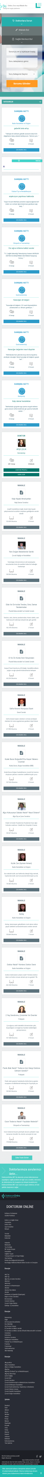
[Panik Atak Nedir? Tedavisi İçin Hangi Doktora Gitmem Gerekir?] (21, 1062)
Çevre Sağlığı (9, 1376)
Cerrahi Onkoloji (9, 1301)
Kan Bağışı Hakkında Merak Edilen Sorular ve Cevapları (21, 1262)
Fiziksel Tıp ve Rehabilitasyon (21, 191)
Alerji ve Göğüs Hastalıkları (13, 1367)
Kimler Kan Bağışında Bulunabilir (14, 1260)
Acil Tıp (7, 1274)
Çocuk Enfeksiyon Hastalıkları (14, 1385)
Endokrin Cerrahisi (10, 1337)
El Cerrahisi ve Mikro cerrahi (13, 1328)
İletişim (7, 1229)
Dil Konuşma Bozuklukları (12, 1322)
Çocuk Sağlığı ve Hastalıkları (21, 555)
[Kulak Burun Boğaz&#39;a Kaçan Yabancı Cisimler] (21, 753)
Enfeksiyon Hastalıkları (11, 1339)
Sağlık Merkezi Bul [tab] (23, 39)
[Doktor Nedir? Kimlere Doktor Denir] (21, 958)
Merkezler (8, 1245)
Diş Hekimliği (8, 1324)
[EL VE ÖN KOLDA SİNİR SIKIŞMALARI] (21, 651)
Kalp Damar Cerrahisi (21, 503)
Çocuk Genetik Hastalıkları (13, 1391)
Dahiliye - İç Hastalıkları (12, 1305)
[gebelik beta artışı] (21, 117)
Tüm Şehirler (8, 1443)
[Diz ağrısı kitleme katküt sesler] (21, 237)
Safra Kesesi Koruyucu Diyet (21, 708)
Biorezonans (8, 1299)
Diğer (6, 1319)
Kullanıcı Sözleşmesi (11, 1213)
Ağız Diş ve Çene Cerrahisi (21, 816)
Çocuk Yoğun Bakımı (11, 1303)
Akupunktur (8, 1362)
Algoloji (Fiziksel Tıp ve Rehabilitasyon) (17, 1371)
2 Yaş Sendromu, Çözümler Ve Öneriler (21, 1015)
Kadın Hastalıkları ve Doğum (21, 123)
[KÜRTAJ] (21, 907)
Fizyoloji (7, 1344)
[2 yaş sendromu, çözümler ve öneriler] (21, 1008)
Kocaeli (7, 1425)
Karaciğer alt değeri (21, 300)
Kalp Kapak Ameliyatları (21, 499)
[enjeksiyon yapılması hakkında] (21, 185)
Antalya (7, 1414)
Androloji (7, 1283)
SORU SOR (21, 474)
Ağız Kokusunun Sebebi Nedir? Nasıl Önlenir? (21, 813)
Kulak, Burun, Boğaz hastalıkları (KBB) (21, 766)
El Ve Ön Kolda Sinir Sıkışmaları (21, 658)
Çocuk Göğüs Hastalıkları (12, 1393)
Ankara (7, 1410)
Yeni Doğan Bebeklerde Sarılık (21, 552)
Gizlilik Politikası (10, 1215)
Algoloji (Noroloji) (10, 1374)
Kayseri (7, 1434)
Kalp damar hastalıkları (21, 401)
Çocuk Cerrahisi (9, 1380)
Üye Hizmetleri (9, 1227)
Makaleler (8, 1236)
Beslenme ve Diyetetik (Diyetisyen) (15, 1294)
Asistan (7, 1288)
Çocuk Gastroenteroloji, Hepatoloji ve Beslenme (19, 1387)
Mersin (7, 1421)
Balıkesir (7, 1439)
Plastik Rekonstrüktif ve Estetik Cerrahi (21, 611)
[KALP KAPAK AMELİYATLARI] (21, 492)
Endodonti (8, 1335)
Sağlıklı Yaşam (9, 1254)
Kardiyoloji (21, 396)
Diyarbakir (8, 1423)
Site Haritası (8, 1258)
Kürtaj (21, 914)
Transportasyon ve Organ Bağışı (14, 1256)
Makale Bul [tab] (24, 30)
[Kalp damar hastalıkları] (21, 390)
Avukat (7, 1292)
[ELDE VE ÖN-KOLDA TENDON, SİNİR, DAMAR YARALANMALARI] (21, 598)
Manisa (7, 1432)
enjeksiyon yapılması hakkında (21, 196)
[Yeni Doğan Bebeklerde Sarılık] (21, 544)
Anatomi (7, 1281)
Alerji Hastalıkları (10, 1365)
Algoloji (7, 1369)
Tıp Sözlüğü (8, 1247)
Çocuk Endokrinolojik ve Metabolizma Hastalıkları (20, 1382)
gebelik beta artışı (21, 128)
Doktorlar (7, 1238)
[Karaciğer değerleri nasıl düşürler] (21, 338)
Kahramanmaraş (9, 1441)
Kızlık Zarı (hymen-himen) (21, 863)
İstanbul (7, 1405)
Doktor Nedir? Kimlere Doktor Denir (21, 964)
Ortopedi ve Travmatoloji (21, 243)
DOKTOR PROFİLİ (21, 470)
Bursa (6, 1412)
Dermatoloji (21, 453)
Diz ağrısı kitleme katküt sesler (21, 248)
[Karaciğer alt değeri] (21, 289)
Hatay (6, 1430)
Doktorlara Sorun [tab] (24, 20)
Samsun (7, 1436)
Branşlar (7, 1268)
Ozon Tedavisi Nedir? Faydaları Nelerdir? (21, 1121)
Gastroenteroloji (21, 295)
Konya (6, 1419)
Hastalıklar (8, 1222)
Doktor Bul (8, 1224)
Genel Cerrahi (21, 712)
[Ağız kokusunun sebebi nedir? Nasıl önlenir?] (21, 805)
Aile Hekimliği (9, 1351)
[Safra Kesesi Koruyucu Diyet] (21, 701)
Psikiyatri (21, 1019)
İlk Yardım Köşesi (10, 1249)
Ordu (6, 1428)
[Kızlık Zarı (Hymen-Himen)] (21, 856)
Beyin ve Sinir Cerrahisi (11, 1296)
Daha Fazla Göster (22, 1157)
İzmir (6, 1408)
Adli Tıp (7, 1277)
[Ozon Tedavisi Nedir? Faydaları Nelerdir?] (21, 1114)
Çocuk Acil (8, 1378)
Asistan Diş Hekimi (10, 1290)
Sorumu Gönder (22, 83)
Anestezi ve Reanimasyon (12, 1286)
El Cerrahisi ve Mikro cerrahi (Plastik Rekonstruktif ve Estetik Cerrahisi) (23, 1332)
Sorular (7, 1233)
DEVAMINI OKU (21, 150)
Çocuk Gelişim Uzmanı (11, 1389)
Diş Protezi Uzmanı (10, 1326)
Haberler (7, 1243)
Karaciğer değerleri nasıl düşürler (21, 349)
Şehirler (7, 1399)
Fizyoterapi (8, 1346)
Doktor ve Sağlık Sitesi (11, 1220)
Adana (6, 1416)
